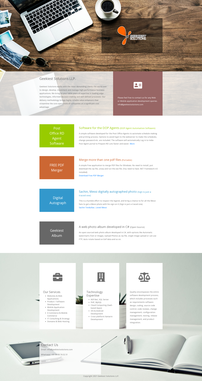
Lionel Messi (101, 207)
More (132, 143)
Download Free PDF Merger (91, 175)
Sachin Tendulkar (87, 207)
